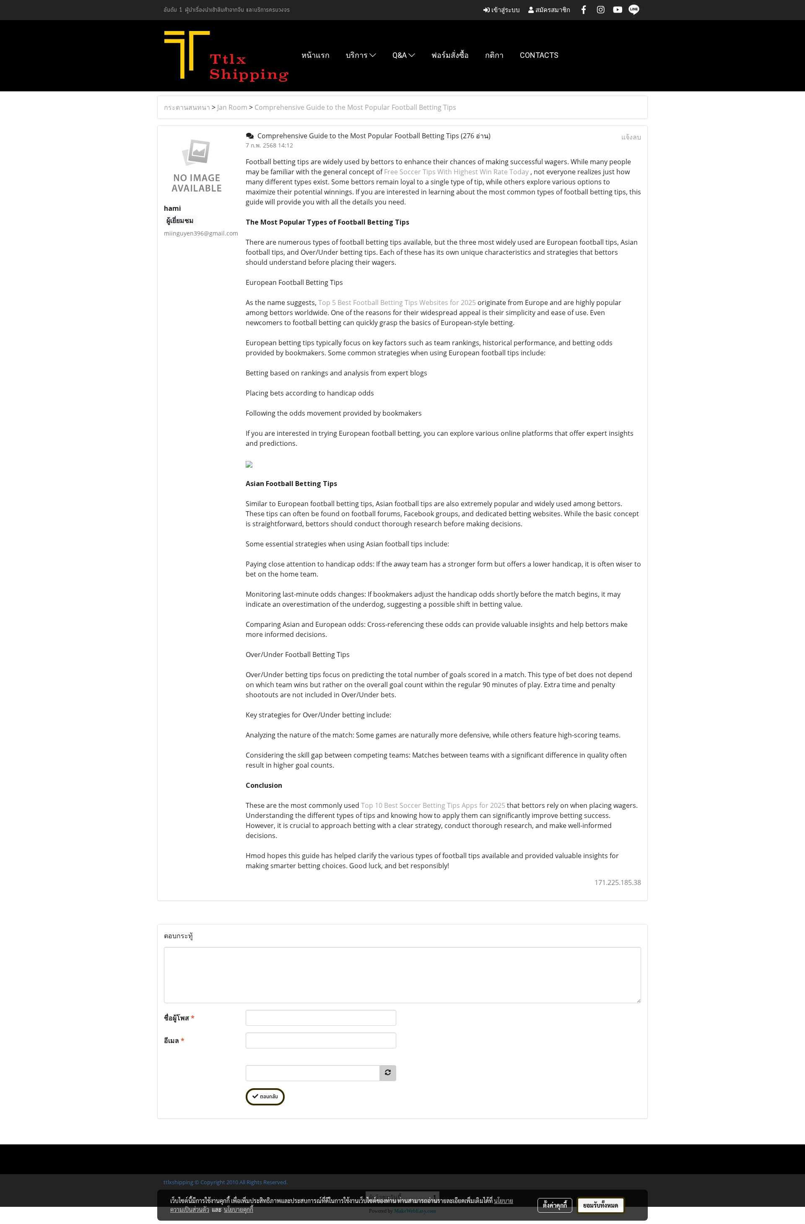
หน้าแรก (315, 55)
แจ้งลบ (631, 137)
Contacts (539, 55)
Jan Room (232, 107)
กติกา (494, 55)
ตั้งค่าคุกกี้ (555, 1205)
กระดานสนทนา (187, 107)
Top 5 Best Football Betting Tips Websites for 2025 (397, 302)
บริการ (357, 55)
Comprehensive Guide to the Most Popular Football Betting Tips (355, 107)
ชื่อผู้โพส (179, 1017)
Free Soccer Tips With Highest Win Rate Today (456, 171)
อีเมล (174, 1040)
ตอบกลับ (268, 1097)
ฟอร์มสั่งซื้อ (450, 55)
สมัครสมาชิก (552, 10)
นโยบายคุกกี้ (238, 1209)
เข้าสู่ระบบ (505, 10)
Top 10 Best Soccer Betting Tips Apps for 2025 (433, 805)
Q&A (400, 55)
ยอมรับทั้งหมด (600, 1205)
